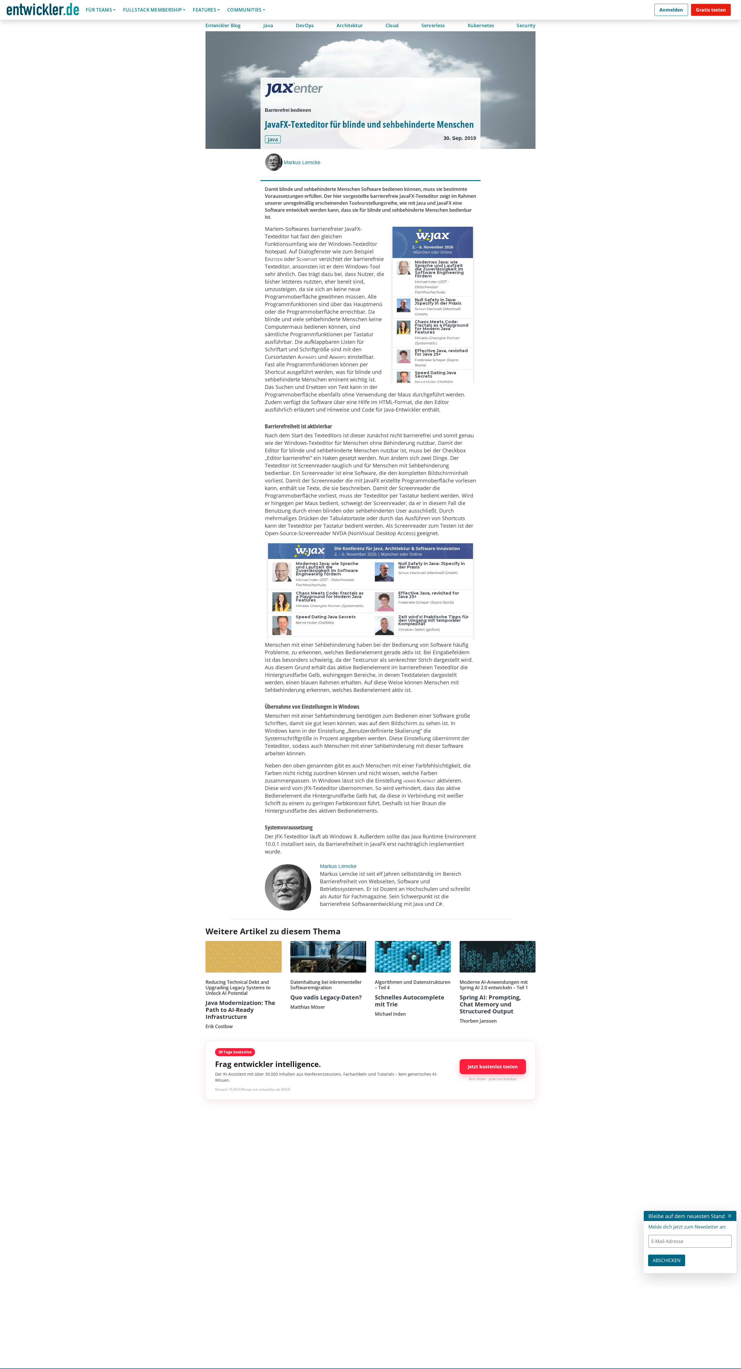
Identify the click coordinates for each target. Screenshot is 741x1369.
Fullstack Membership (152, 10)
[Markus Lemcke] (274, 162)
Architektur (350, 25)
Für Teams (99, 10)
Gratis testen (711, 10)
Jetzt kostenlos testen (493, 1066)
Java (268, 25)
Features (204, 10)
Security (526, 25)
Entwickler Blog (223, 25)
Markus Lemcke (302, 162)
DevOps (305, 25)
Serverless (433, 25)
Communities (244, 10)
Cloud (392, 25)
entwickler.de (43, 11)
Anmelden (671, 10)
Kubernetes (481, 25)
